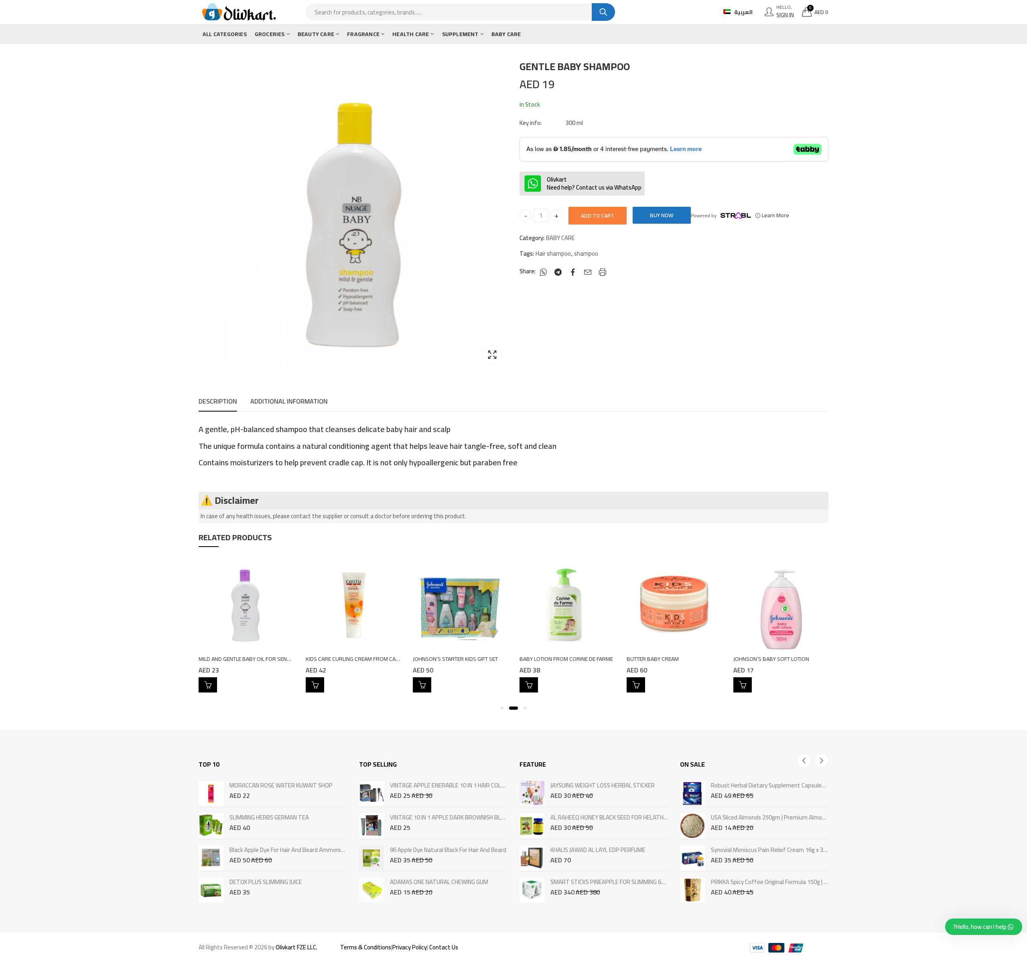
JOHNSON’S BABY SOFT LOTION (771, 659)
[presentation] (804, 760)
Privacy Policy (409, 947)
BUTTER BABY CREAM (653, 659)
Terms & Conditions (365, 947)
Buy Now (661, 215)
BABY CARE (560, 238)
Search (603, 12)
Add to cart (597, 215)
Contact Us (443, 947)
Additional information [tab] (289, 401)
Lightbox (492, 354)
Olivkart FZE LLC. (296, 947)
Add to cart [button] (208, 684)
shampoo (586, 253)
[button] (501, 708)
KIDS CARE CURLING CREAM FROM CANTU (356, 659)
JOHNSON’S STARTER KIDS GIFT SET (455, 659)
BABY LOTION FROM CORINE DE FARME (566, 659)
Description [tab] (218, 401)
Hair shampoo (553, 253)
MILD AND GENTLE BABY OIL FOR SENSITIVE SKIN (256, 659)
